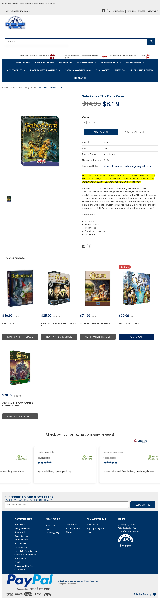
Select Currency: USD (17, 11)
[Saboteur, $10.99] (20, 288)
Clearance (80, 78)
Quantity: (87, 117)
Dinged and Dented (141, 70)
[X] (108, 10)
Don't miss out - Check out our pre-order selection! (28, 3)
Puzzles (120, 70)
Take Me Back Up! (143, 594)
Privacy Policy (73, 528)
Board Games (85, 62)
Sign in (130, 11)
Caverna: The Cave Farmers (95, 323)
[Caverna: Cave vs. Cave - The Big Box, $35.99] (59, 288)
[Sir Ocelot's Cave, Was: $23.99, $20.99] (136, 288)
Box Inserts (103, 70)
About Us (50, 525)
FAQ (47, 529)
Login (89, 532)
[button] (132, 541)
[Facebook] (103, 10)
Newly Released (44, 62)
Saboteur (8, 323)
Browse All (65, 62)
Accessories (14, 70)
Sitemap (70, 532)
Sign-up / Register (96, 528)
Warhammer (133, 62)
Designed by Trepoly (67, 583)
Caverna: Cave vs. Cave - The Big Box (59, 324)
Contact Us (118, 11)
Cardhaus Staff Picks (78, 70)
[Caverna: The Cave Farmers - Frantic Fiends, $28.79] (20, 368)
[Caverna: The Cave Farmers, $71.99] (97, 288)
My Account (93, 524)
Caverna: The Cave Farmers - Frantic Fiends (18, 404)
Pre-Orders (23, 62)
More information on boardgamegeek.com (127, 166)
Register (141, 11)
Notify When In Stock (20, 336)
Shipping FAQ (52, 532)
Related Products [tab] (15, 258)
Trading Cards (109, 62)
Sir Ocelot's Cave (129, 323)
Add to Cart (137, 336)
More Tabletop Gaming (43, 70)
